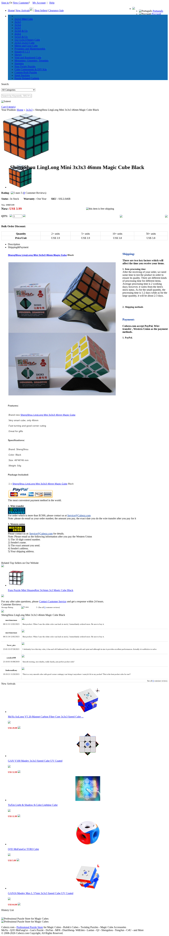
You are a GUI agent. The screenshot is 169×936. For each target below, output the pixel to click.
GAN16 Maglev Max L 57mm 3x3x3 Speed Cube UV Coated (40, 893)
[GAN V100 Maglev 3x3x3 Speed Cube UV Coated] (87, 755)
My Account (39, 2)
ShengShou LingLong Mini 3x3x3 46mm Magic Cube (37, 255)
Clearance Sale (56, 10)
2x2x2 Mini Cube (24, 19)
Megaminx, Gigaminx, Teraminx (32, 60)
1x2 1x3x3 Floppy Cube (27, 39)
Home (11, 10)
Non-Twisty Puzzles (25, 66)
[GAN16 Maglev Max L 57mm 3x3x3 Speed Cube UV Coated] (87, 888)
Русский (156, 14)
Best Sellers (41, 10)
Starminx (19, 63)
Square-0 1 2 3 (22, 51)
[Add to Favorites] (166, 216)
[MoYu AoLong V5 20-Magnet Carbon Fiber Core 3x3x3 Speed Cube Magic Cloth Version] (87, 711)
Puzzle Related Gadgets (27, 78)
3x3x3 (18, 22)
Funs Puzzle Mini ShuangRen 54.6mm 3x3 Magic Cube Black (40, 590)
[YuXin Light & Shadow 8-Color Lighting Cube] (87, 800)
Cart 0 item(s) (8, 106)
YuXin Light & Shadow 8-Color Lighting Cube (33, 805)
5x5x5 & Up (21, 36)
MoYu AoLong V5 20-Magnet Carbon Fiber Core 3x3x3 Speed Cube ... (46, 716)
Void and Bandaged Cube (28, 57)
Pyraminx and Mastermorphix (30, 48)
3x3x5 (18, 28)
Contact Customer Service (52, 601)
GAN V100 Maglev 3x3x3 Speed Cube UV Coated (35, 760)
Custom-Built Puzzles (26, 72)
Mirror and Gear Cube (26, 45)
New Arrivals (23, 10)
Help (51, 2)
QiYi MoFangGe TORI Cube (23, 849)
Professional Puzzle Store (30, 927)
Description (14, 244)
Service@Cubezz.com (79, 515)
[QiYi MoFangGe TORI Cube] (87, 844)
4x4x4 (18, 33)
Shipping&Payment (18, 247)
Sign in (5, 2)
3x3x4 (18, 25)
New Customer (21, 2)
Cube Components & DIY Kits (31, 69)
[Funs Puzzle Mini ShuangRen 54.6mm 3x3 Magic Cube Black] (16, 585)
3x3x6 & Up (21, 30)
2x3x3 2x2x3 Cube (25, 42)
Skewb (18, 54)
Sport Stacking (22, 75)
